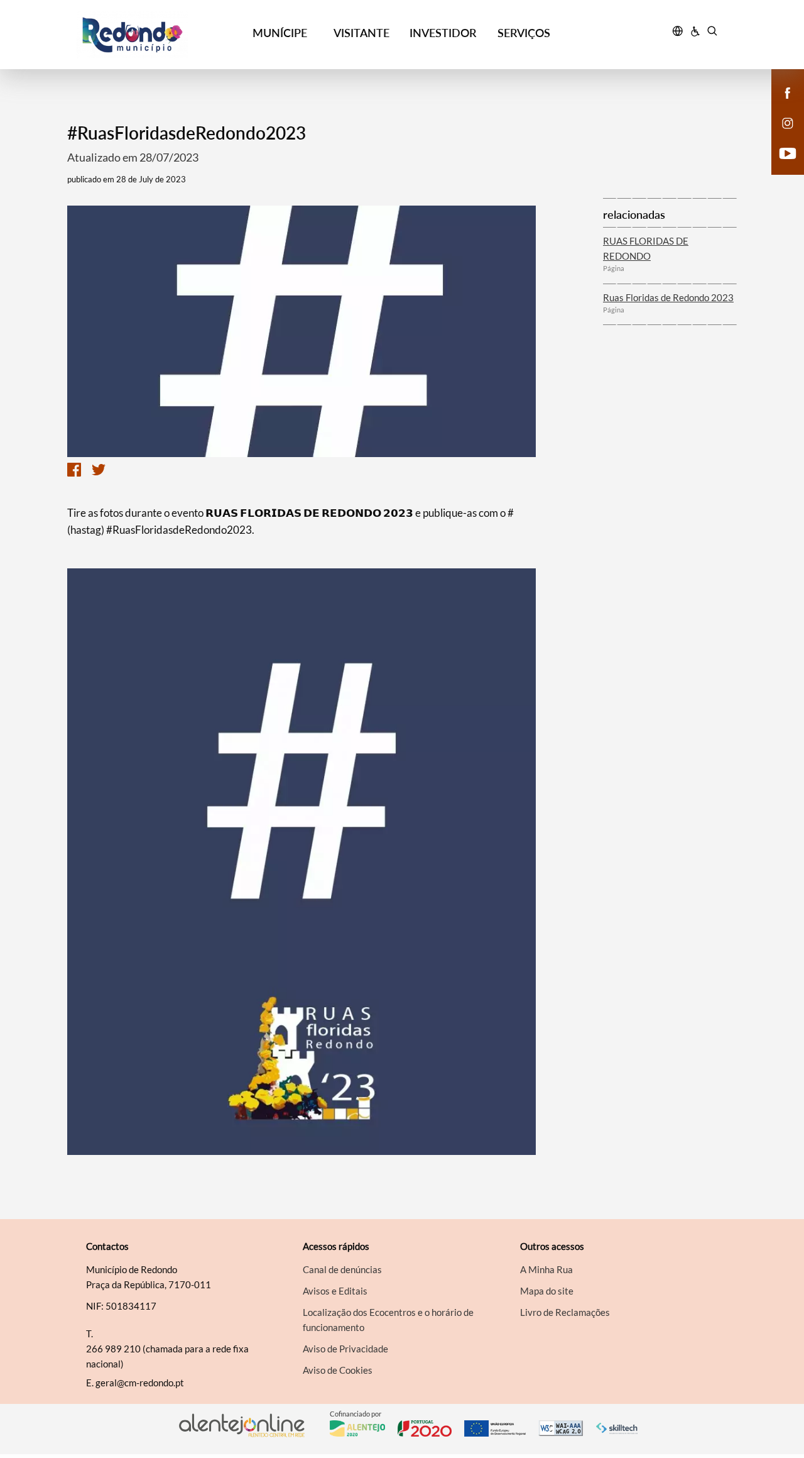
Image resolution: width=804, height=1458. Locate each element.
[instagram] (787, 122)
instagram (780, 135)
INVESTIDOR (443, 33)
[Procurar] (712, 32)
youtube (780, 166)
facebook (780, 105)
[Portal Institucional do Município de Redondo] (158, 34)
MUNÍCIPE (280, 33)
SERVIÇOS (523, 33)
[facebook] (788, 91)
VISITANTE (361, 33)
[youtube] (788, 152)
